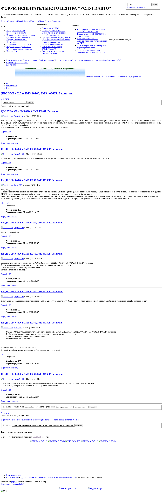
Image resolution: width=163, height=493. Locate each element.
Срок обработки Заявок (87, 38)
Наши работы (12, 51)
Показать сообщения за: (13, 407)
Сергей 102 (19, 116)
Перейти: (7, 425)
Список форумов (13, 60)
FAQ (8, 83)
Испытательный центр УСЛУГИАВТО (52, 48)
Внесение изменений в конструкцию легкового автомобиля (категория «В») (88, 60)
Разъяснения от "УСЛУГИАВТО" (21, 44)
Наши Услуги (45, 21)
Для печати (11, 65)
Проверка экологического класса (56, 40)
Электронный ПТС (50, 28)
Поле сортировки (47, 407)
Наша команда (12, 477)
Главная (4, 21)
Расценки (12, 21)
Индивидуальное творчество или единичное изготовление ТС (20, 36)
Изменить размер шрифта (17, 62)
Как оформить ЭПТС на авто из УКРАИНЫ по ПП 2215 (91, 30)
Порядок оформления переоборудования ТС (16, 31)
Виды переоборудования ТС (18, 47)
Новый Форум (23, 21)
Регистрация (11, 86)
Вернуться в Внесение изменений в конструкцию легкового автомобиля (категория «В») (40, 420)
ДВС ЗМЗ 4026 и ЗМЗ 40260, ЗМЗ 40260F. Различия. (37, 93)
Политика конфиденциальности (62, 477)
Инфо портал (57, 21)
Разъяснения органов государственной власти (52, 43)
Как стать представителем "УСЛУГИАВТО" (53, 52)
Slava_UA (18, 185)
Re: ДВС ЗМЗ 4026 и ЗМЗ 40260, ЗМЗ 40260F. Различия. (32, 149)
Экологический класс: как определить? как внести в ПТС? (91, 51)
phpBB (14, 482)
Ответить (5, 99)
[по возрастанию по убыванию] (85, 407)
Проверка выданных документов (56, 37)
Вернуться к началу (9, 143)
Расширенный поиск (136, 7)
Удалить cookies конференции (33, 477)
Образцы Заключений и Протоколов (16, 41)
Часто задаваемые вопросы (53, 30)
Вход (8, 88)
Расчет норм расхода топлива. (19, 49)
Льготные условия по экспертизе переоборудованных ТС (91, 46)
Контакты (34, 21)
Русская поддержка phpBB (12, 484)
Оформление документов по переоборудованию (54, 34)
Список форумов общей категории (38, 60)
